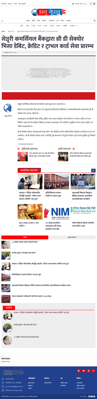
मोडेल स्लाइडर (81, 385)
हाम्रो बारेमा (3, 4)
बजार (58, 26)
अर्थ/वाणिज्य (47, 383)
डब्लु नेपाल (8, 116)
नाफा (46, 26)
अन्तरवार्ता (51, 20)
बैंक (22, 26)
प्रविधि (65, 26)
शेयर (28, 26)
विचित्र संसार (64, 383)
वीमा (34, 26)
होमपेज (3, 31)
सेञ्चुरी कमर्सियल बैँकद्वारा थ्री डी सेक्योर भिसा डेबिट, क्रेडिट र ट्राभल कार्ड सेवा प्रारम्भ (47, 42)
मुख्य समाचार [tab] (72, 237)
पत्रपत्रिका (63, 385)
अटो (40, 26)
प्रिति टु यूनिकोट (22, 4)
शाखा (52, 26)
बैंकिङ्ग (33, 20)
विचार (62, 20)
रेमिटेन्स (44, 20)
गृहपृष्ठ (28, 20)
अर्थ (57, 20)
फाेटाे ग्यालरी (80, 388)
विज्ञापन (10, 4)
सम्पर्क (15, 4)
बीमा (38, 20)
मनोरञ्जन (68, 20)
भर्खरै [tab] (24, 237)
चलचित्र (72, 26)
